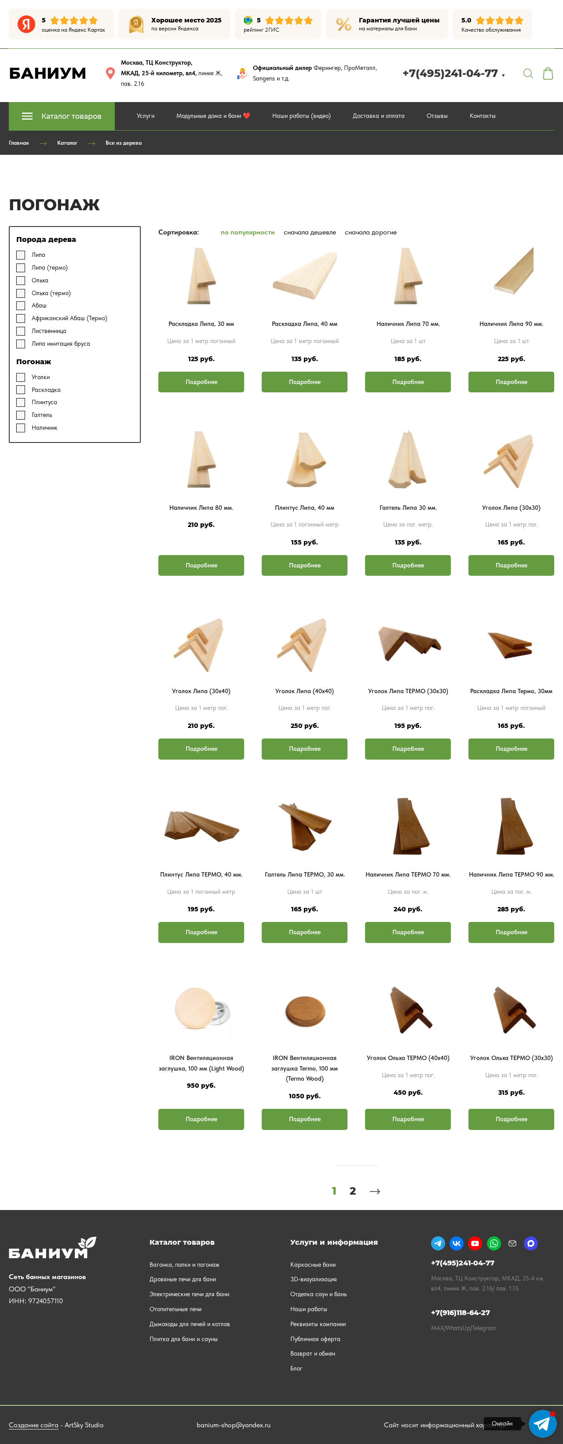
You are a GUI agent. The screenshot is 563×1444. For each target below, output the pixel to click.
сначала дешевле (310, 232)
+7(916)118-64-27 (460, 1313)
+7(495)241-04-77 (454, 73)
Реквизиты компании (318, 1323)
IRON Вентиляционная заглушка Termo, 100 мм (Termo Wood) (304, 1068)
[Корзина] (548, 73)
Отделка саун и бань (318, 1294)
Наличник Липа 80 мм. (201, 507)
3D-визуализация (313, 1279)
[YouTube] (475, 1243)
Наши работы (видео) (301, 115)
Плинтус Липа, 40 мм (304, 507)
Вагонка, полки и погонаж (184, 1264)
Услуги (145, 115)
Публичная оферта (315, 1338)
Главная (19, 142)
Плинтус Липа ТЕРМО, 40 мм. (201, 874)
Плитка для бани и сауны (184, 1338)
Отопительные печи (175, 1308)
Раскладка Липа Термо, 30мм (511, 691)
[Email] (512, 1243)
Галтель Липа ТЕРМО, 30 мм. (305, 874)
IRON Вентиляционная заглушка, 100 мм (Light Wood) (201, 1063)
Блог (296, 1368)
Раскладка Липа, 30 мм (201, 323)
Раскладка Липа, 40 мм (304, 323)
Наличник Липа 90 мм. (511, 323)
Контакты (483, 115)
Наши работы (308, 1308)
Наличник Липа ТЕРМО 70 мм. (408, 874)
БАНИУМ (48, 73)
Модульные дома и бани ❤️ (213, 115)
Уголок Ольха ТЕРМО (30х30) (511, 1057)
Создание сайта (33, 1425)
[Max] (531, 1243)
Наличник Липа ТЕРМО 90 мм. (511, 874)
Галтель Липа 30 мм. (408, 507)
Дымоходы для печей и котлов (190, 1323)
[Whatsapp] (494, 1243)
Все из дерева (124, 142)
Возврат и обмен (312, 1353)
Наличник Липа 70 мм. (408, 323)
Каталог (67, 142)
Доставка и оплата (379, 115)
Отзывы (437, 115)
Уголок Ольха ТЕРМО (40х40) (408, 1057)
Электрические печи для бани (189, 1294)
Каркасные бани (313, 1264)
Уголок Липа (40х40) (304, 691)
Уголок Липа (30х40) (201, 691)
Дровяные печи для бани (183, 1279)
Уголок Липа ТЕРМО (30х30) (408, 691)
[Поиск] (528, 73)
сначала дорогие (371, 232)
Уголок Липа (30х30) (511, 507)
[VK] (457, 1243)
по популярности (248, 232)
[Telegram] (438, 1243)
